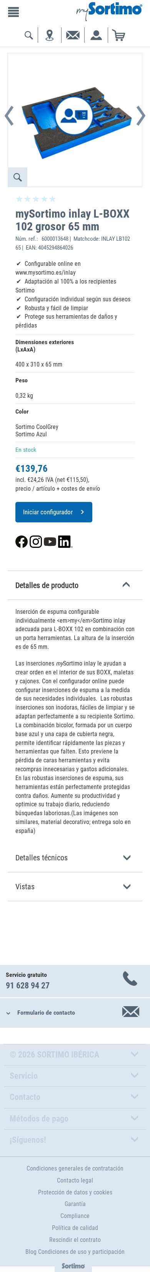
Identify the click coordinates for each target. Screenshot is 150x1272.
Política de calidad (75, 1227)
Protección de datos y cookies (75, 1192)
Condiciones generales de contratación (75, 1168)
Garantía (75, 1204)
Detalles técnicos (41, 857)
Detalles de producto (46, 585)
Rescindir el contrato (75, 1239)
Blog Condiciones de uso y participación (75, 1251)
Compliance (75, 1216)
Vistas (25, 886)
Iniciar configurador (48, 512)
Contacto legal (75, 1180)
